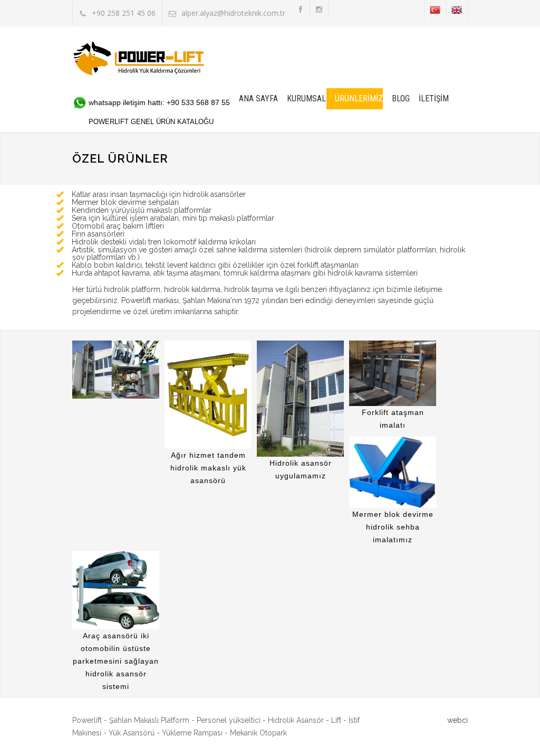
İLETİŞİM (434, 98)
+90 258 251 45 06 (124, 13)
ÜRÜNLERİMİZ (359, 98)
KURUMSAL (306, 98)
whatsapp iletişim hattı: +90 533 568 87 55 (159, 102)
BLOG (401, 98)
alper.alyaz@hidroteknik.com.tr (233, 13)
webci (457, 720)
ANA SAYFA (258, 98)
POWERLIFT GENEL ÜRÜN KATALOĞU (151, 122)
